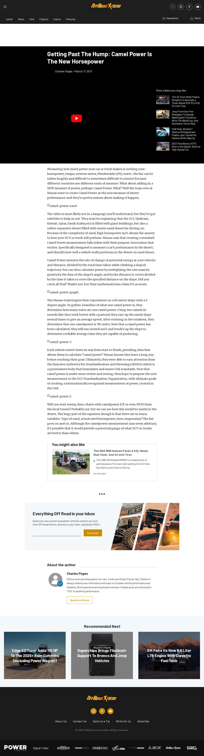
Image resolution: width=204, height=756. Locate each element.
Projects (43, 19)
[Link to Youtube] (198, 7)
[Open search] (172, 7)
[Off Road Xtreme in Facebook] (102, 711)
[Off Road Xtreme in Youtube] (110, 711)
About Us (60, 721)
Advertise (143, 721)
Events (57, 19)
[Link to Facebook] (189, 7)
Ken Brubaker (100, 473)
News (21, 19)
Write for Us (123, 721)
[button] (76, 118)
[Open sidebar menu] (5, 7)
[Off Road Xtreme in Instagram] (94, 711)
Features (70, 19)
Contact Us (80, 721)
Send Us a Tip (101, 721)
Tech (31, 19)
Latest (9, 19)
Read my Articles (79, 600)
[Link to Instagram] (181, 7)
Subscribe (93, 532)
